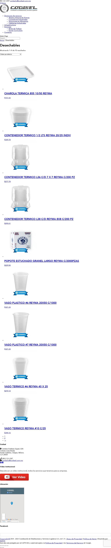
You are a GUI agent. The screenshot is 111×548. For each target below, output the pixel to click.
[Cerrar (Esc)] (7, 545)
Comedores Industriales (18, 19)
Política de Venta (89, 539)
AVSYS (2, 541)
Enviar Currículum (16, 31)
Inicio (2, 40)
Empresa (7, 27)
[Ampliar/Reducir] (1, 545)
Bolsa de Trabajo (15, 29)
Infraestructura (10, 25)
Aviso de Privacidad (74, 539)
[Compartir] (5, 545)
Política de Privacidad (53, 543)
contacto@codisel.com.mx (12, 461)
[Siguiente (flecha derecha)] (3, 547)
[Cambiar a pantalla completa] (3, 545)
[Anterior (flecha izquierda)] (1, 547)
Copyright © (5, 539)
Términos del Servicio (74, 543)
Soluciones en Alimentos (18, 21)
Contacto (8, 32)
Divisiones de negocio (13, 16)
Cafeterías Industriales (17, 23)
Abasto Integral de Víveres (19, 18)
